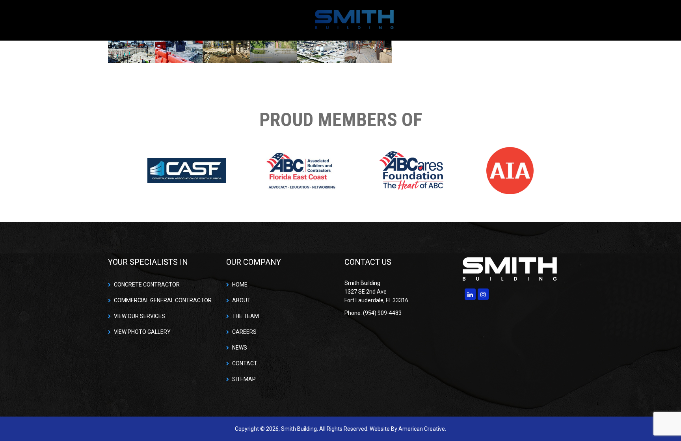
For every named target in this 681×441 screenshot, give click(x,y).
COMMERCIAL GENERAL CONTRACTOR (163, 300)
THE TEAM (245, 316)
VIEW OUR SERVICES (139, 316)
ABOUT (241, 300)
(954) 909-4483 (549, 20)
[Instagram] (483, 294)
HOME (239, 284)
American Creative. (422, 429)
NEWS (239, 347)
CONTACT (244, 363)
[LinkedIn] (470, 294)
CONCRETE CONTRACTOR (147, 284)
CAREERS (244, 332)
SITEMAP (244, 379)
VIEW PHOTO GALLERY (142, 332)
